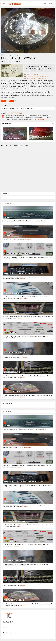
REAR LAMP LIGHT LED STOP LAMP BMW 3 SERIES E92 (38, 76)
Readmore (43, 220)
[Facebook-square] (45, 4)
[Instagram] (42, 4)
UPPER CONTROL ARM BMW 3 (32, 74)
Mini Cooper (16, 55)
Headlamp (8, 55)
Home (2, 55)
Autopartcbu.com (42, 119)
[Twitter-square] (47, 4)
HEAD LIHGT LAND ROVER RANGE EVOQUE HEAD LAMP (38, 78)
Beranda (5, 627)
